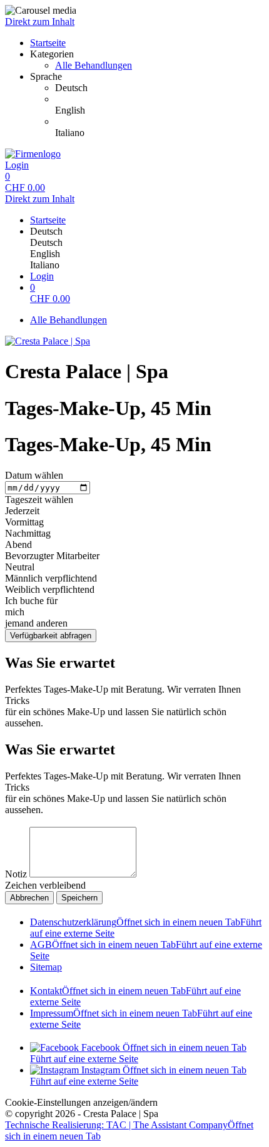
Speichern (79, 897)
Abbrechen (29, 897)
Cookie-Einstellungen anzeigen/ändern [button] (81, 1102)
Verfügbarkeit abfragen (50, 635)
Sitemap (46, 967)
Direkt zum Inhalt (39, 21)
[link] (159, 88)
